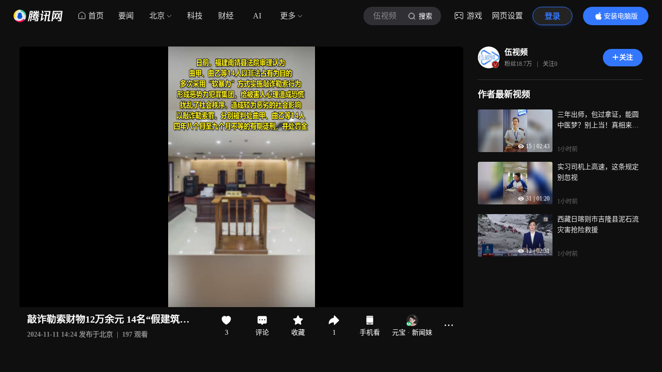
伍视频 (516, 52)
